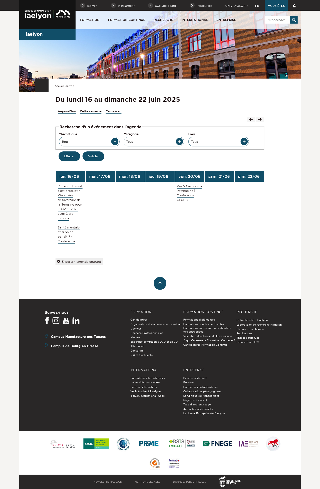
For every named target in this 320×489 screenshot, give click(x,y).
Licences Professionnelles (146, 332)
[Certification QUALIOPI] (173, 464)
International (195, 20)
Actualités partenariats (198, 409)
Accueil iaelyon (64, 85)
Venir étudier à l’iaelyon (145, 391)
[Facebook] (47, 320)
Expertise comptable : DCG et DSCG (154, 341)
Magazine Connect (195, 400)
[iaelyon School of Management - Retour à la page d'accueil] (47, 14)
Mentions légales (147, 481)
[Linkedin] (75, 320)
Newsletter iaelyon (108, 481)
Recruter (189, 382)
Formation (89, 20)
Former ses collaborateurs (200, 387)
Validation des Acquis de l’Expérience (207, 336)
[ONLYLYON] (273, 444)
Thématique (68, 134)
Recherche (163, 20)
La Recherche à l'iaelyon (252, 320)
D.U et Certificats (141, 354)
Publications (244, 333)
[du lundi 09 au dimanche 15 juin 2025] (251, 119)
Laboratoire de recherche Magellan (259, 324)
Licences (135, 328)
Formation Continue (126, 20)
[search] (280, 20)
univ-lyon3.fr (236, 5)
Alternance (137, 346)
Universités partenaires (145, 382)
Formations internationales (147, 378)
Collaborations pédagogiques (202, 391)
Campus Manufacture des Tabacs (78, 336)
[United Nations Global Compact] (123, 444)
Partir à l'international (144, 387)
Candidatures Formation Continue (205, 344)
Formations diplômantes (199, 319)
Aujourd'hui (67, 111)
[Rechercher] (294, 20)
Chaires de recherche (250, 329)
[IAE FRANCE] (248, 444)
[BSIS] (182, 444)
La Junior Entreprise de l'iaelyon (204, 413)
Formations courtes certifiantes (203, 324)
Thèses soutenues (247, 337)
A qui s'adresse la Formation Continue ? (209, 340)
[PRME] (149, 444)
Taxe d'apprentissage (197, 404)
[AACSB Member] (96, 444)
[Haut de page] (160, 283)
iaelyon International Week (147, 395)
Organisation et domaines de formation (155, 324)
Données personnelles (189, 481)
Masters (135, 337)
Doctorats (136, 350)
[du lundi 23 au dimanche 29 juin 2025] (260, 119)
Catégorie (131, 134)
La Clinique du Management (201, 395)
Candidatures (139, 319)
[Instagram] (55, 320)
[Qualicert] (154, 464)
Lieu (191, 134)
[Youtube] (65, 320)
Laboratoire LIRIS (247, 342)
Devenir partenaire (195, 378)
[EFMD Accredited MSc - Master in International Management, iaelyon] (62, 444)
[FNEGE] (217, 444)
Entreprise (226, 20)
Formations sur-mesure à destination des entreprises (207, 330)
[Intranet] (294, 5)
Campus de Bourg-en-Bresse (74, 346)
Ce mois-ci (113, 111)
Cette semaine (90, 111)
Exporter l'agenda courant (81, 261)
